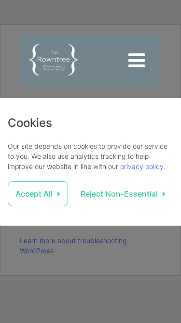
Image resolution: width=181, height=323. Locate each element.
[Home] (53, 60)
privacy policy (142, 166)
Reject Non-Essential (119, 194)
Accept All (34, 194)
